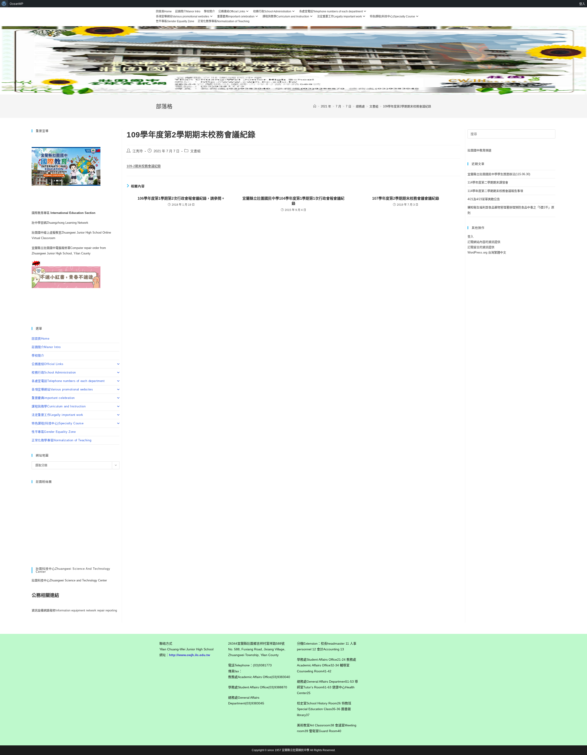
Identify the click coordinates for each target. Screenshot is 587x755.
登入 (470, 236)
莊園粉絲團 (44, 481)
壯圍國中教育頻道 (479, 150)
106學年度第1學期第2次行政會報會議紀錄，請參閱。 (181, 198)
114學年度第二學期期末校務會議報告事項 (495, 191)
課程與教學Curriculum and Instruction (286, 16)
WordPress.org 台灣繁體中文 (487, 252)
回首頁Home (164, 11)
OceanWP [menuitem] (16, 3)
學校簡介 (209, 11)
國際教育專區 (41, 213)
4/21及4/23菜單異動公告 (484, 199)
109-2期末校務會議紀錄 (144, 166)
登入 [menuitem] (582, 3)
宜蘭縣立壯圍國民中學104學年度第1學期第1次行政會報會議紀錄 (293, 200)
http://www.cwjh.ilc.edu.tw (189, 655)
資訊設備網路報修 (43, 610)
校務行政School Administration (272, 11)
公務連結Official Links (231, 11)
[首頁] (314, 106)
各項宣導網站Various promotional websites (182, 16)
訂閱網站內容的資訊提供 (484, 242)
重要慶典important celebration (236, 16)
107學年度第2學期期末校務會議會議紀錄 (405, 198)
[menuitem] (4, 3)
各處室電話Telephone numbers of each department (331, 11)
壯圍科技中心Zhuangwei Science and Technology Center (69, 580)
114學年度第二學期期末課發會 (488, 182)
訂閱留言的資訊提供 (481, 247)
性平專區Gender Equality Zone (175, 21)
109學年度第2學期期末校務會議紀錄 (407, 106)
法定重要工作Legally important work (339, 16)
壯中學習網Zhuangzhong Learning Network (60, 222)
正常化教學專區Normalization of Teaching (223, 21)
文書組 (195, 151)
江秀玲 (138, 151)
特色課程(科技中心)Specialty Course (392, 16)
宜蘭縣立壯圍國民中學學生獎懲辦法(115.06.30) (499, 174)
